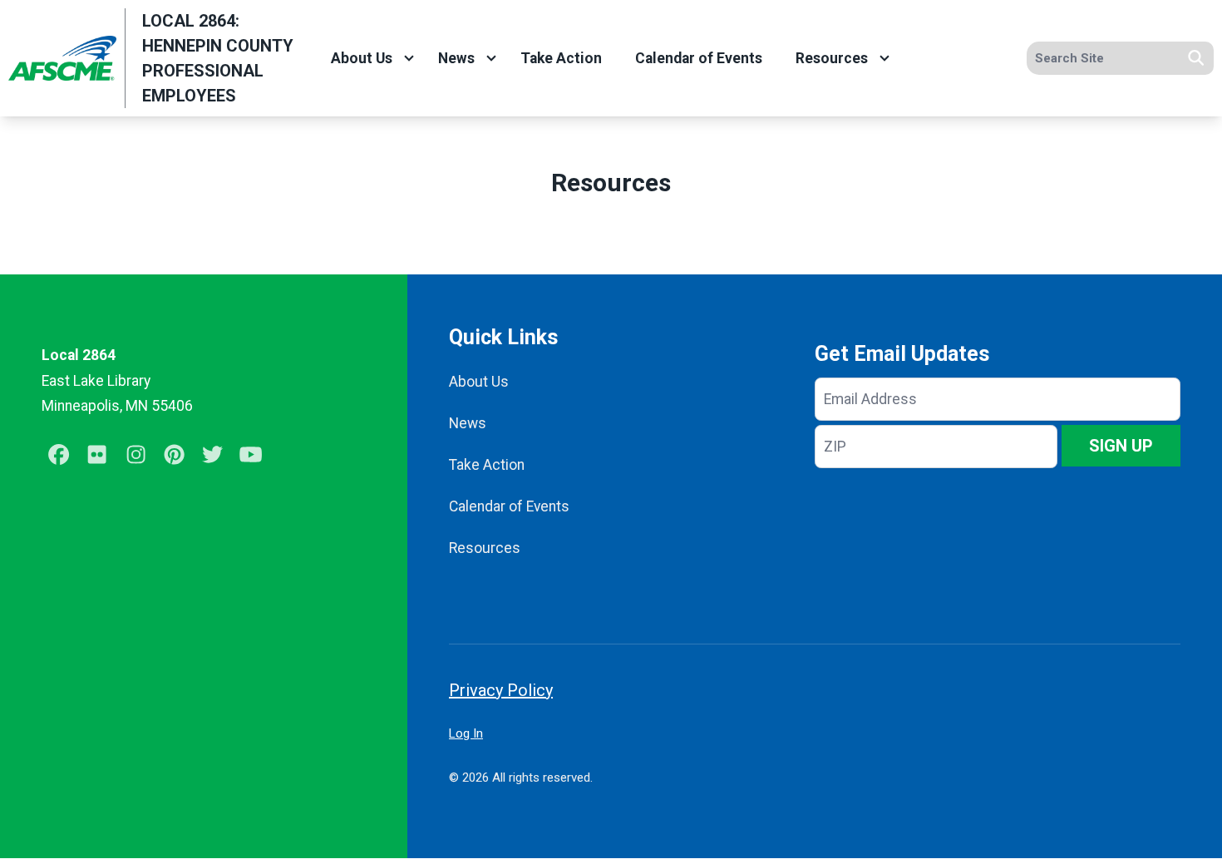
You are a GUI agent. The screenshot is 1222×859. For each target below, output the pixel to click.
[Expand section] (409, 58)
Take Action (561, 58)
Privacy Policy (501, 690)
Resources (832, 58)
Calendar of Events (698, 58)
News (456, 58)
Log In (466, 733)
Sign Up (1121, 446)
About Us (361, 58)
